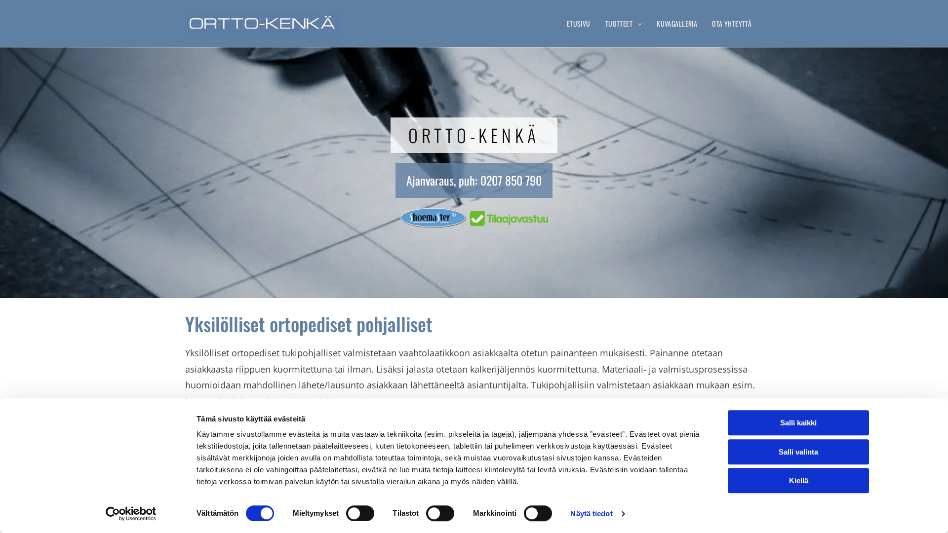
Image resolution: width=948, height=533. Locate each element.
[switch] (360, 513)
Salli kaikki (798, 423)
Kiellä (798, 480)
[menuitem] (578, 23)
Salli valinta (798, 452)
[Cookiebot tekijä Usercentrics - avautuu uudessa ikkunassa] (131, 513)
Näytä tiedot (591, 513)
